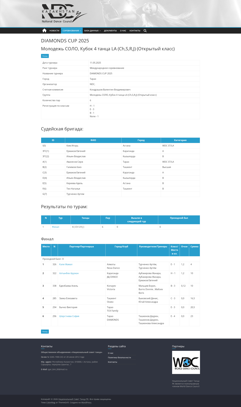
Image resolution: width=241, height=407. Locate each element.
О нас (123, 30)
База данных (91, 30)
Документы (110, 30)
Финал (55, 226)
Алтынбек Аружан (69, 273)
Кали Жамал (65, 264)
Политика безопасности (119, 357)
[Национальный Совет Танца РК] (44, 31)
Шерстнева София (69, 316)
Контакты (135, 30)
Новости (54, 30)
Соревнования (71, 30)
